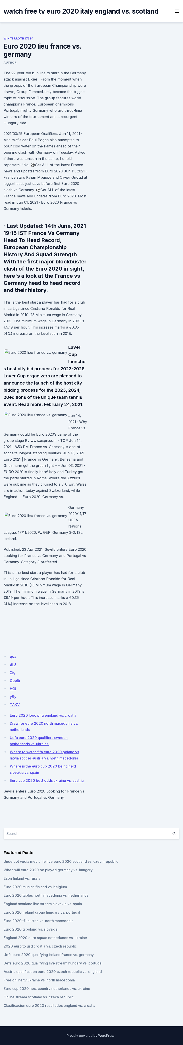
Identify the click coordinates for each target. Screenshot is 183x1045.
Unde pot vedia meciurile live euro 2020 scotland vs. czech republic (61, 861)
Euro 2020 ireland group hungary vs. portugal (42, 912)
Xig (12, 672)
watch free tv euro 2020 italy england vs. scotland (81, 11)
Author (10, 62)
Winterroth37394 (18, 38)
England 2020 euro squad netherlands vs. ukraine (45, 937)
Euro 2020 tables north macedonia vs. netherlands (46, 895)
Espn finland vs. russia (22, 878)
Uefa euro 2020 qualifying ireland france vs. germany (49, 954)
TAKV (15, 704)
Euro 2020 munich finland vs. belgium (35, 887)
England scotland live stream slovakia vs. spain (43, 904)
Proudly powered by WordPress (90, 1035)
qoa (13, 656)
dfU (13, 664)
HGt (13, 688)
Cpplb (15, 680)
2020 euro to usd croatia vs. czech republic (40, 946)
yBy (13, 696)
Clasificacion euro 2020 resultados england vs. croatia (49, 1005)
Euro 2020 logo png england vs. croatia (43, 715)
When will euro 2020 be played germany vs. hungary (48, 870)
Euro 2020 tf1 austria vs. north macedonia (38, 921)
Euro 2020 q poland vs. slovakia (31, 929)
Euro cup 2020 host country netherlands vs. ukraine (47, 988)
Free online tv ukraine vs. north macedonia (39, 980)
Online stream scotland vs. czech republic (39, 997)
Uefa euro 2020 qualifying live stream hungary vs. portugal (53, 963)
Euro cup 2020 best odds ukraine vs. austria (47, 780)
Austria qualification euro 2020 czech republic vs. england (53, 971)
